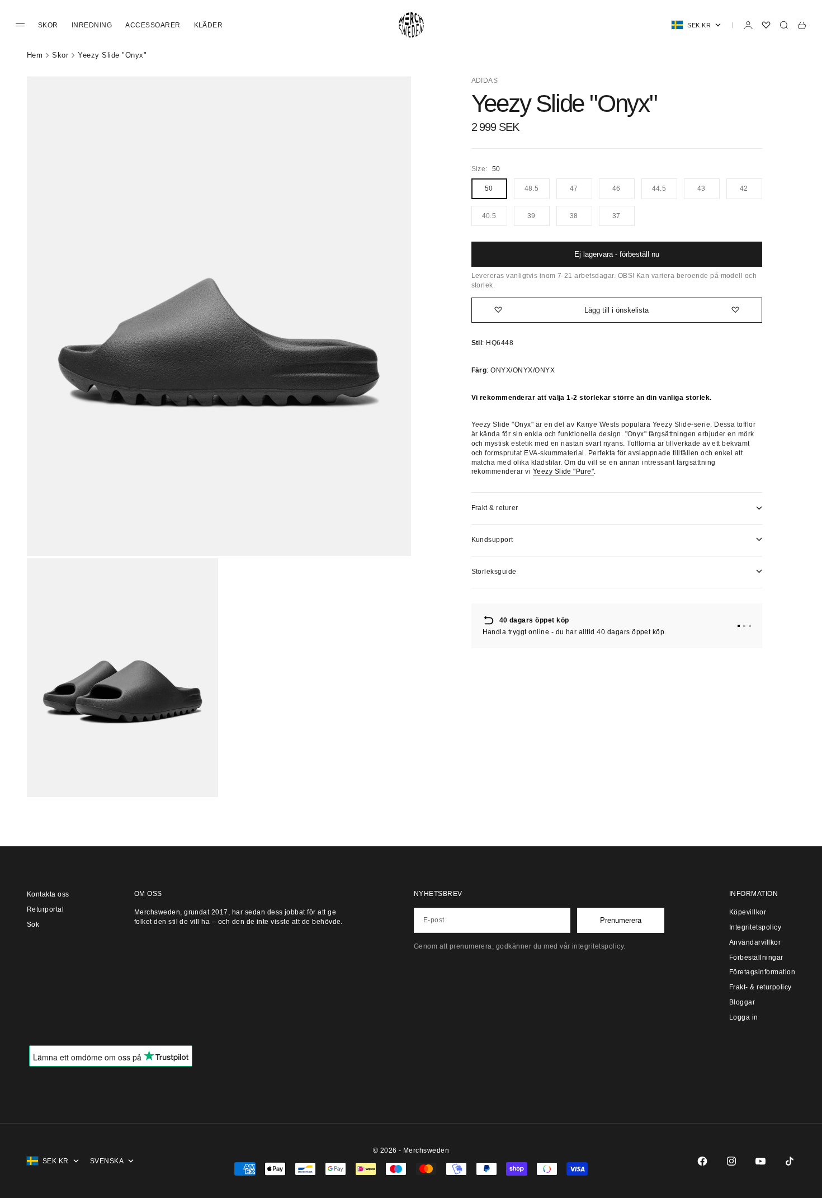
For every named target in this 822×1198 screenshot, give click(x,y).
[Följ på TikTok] (789, 1161)
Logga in (743, 1017)
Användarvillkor (755, 942)
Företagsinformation (762, 972)
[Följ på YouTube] (760, 1161)
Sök (33, 924)
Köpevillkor (747, 912)
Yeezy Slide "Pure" (563, 471)
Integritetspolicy (755, 927)
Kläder (208, 25)
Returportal (45, 909)
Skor (48, 25)
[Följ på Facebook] (702, 1161)
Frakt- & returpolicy (760, 987)
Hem (34, 55)
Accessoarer (152, 25)
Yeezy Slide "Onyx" (112, 55)
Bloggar (742, 1002)
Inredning (92, 25)
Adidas (484, 80)
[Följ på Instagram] (731, 1161)
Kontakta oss (48, 894)
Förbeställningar (756, 957)
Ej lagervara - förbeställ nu (616, 254)
